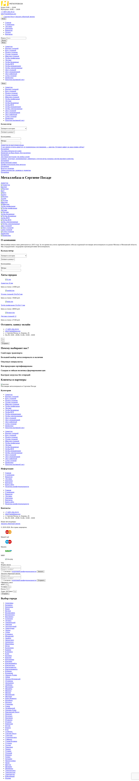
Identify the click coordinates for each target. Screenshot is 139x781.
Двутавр (8, 60)
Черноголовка (10, 761)
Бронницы (9, 607)
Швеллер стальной (12, 56)
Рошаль (8, 728)
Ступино (8, 743)
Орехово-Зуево (10, 710)
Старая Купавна (11, 741)
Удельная (8, 753)
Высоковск (9, 617)
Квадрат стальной (11, 48)
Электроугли (10, 774)
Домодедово (9, 628)
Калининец (9, 648)
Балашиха (8, 605)
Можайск (8, 689)
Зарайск (8, 638)
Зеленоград (9, 642)
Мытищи (8, 696)
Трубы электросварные (13, 68)
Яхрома (8, 778)
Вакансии (8, 30)
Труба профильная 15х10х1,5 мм (13, 305)
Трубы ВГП (9, 64)
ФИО (3, 584)
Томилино (9, 747)
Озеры (7, 706)
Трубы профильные (12, 58)
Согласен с (19, 571)
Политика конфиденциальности (17, 486)
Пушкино (8, 720)
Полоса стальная (11, 52)
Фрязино (8, 755)
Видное (8, 611)
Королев (8, 657)
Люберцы (8, 685)
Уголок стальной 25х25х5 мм (11, 294)
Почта (3, 589)
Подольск (8, 716)
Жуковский (9, 636)
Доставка (8, 26)
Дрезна (7, 630)
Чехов (7, 763)
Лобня (7, 677)
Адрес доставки (7, 591)
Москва (8, 692)
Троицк (8, 749)
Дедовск (8, 620)
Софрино (8, 739)
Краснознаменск (11, 669)
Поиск (3, 38)
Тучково (8, 751)
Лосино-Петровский (12, 679)
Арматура (8, 46)
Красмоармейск (11, 663)
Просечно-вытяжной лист (14, 79)
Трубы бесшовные (12, 62)
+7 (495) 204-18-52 (7, 12)
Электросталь (10, 772)
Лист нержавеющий (12, 72)
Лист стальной (10, 70)
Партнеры (9, 28)
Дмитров (8, 624)
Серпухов (8, 735)
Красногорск (10, 665)
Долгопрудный (10, 626)
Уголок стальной (11, 54)
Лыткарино (9, 683)
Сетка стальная (10, 76)
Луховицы (9, 681)
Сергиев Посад (9, 17)
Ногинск (8, 702)
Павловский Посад (12, 712)
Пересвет (8, 714)
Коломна (8, 655)
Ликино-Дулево (11, 675)
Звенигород (9, 640)
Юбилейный (10, 776)
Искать (4, 40)
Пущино (8, 722)
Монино (8, 691)
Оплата (8, 32)
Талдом (8, 745)
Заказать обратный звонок (25, 17)
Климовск (9, 652)
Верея (7, 609)
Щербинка (9, 768)
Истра (7, 646)
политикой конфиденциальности (24, 571)
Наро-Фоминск (11, 698)
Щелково (8, 766)
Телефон (4, 587)
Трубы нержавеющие (13, 66)
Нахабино (9, 700)
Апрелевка (9, 603)
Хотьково (8, 759)
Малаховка (9, 687)
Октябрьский (10, 708)
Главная (8, 22)
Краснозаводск (10, 667)
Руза (6, 729)
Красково (8, 661)
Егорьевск (9, 634)
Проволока (9, 78)
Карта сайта (9, 484)
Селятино (8, 731)
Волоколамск (10, 613)
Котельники (9, 659)
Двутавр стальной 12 (8, 316)
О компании (9, 24)
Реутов (7, 726)
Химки (7, 757)
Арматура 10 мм (7, 283)
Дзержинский (10, 622)
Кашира (8, 650)
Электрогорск (10, 770)
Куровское (9, 673)
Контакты (8, 34)
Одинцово (9, 704)
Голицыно (9, 618)
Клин (7, 654)
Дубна (7, 632)
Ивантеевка (9, 644)
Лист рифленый (11, 74)
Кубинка (8, 671)
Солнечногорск (11, 737)
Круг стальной (10, 50)
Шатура (8, 765)
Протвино (9, 718)
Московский (9, 694)
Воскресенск (10, 615)
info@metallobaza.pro (8, 14)
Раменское (9, 724)
